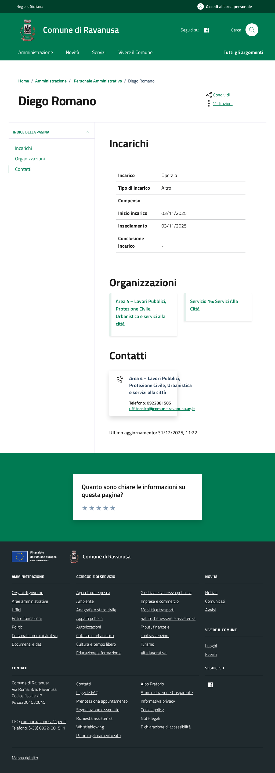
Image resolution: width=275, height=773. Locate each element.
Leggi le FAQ (87, 692)
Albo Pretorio (152, 684)
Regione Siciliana (30, 6)
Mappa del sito (25, 757)
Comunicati (215, 601)
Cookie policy (152, 709)
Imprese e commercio (160, 601)
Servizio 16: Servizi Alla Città (214, 305)
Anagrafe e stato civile (96, 609)
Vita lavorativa (154, 652)
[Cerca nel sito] (251, 29)
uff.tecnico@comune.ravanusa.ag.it (162, 409)
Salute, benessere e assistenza (168, 618)
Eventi (211, 654)
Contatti (83, 684)
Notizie (211, 592)
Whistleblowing (90, 727)
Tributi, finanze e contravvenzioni (155, 631)
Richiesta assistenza (94, 718)
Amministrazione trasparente (167, 692)
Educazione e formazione (98, 652)
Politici (17, 627)
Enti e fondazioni (27, 618)
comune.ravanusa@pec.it (43, 721)
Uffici (16, 609)
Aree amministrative (30, 601)
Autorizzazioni (88, 627)
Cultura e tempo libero (96, 644)
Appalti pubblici (89, 618)
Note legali (150, 718)
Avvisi (210, 609)
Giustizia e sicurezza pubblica (166, 592)
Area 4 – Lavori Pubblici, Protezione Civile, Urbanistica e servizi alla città (141, 312)
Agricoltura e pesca (93, 592)
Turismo (147, 644)
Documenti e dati (27, 644)
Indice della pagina (31, 132)
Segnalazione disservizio (97, 709)
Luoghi (211, 645)
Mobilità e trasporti (157, 609)
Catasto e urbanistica (95, 635)
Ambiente (85, 601)
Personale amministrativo (34, 635)
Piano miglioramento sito (98, 735)
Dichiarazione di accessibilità (166, 727)
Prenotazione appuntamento (102, 701)
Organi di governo (27, 592)
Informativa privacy (158, 701)
